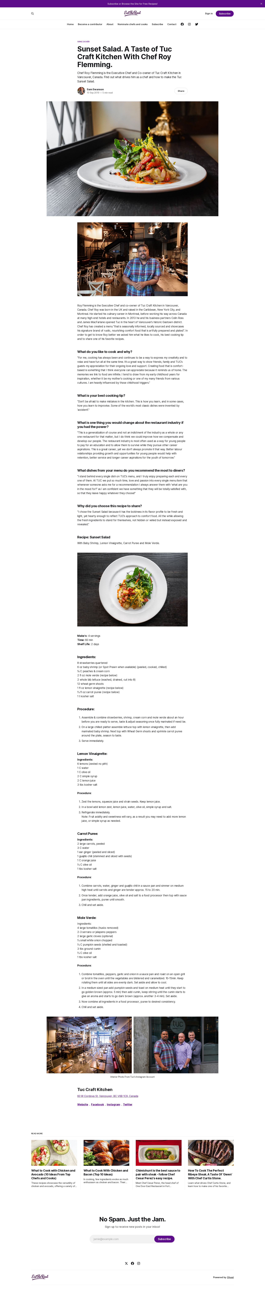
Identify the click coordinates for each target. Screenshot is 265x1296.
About (110, 24)
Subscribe (157, 24)
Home (70, 24)
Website (82, 1104)
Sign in (209, 13)
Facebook (97, 1104)
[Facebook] (132, 1263)
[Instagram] (138, 1263)
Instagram (113, 1104)
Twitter (127, 1104)
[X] (126, 1263)
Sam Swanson (95, 89)
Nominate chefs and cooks (133, 24)
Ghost (230, 1277)
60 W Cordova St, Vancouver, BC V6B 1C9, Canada (107, 1096)
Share (181, 90)
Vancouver (83, 41)
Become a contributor (90, 24)
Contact (171, 24)
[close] (261, 3)
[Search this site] (32, 13)
